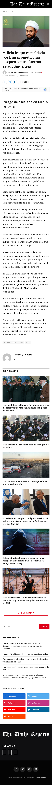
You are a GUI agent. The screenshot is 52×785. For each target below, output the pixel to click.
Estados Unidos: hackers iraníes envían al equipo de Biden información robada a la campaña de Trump (24, 561)
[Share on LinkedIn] (15, 82)
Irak (43, 72)
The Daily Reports (17, 72)
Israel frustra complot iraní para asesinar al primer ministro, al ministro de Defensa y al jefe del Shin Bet (25, 521)
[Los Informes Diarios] (27, 4)
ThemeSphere (40, 777)
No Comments (10, 76)
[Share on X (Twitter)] (10, 82)
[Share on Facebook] (5, 82)
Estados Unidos (10, 342)
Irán (27, 342)
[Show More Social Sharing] (30, 82)
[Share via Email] (25, 82)
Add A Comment (26, 613)
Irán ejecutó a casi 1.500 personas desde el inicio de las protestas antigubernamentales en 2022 (25, 600)
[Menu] (4, 4)
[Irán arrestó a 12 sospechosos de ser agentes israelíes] (26, 428)
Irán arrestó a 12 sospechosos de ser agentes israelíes (25, 654)
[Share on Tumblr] (20, 82)
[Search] (48, 4)
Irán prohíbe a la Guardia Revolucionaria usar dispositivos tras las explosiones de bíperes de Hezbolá (26, 408)
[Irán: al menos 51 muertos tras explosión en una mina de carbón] (26, 465)
